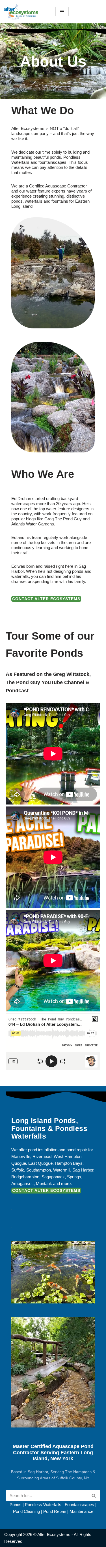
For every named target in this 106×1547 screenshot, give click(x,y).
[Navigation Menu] (61, 11)
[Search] (94, 1495)
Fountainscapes (79, 1504)
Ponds (15, 1504)
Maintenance (81, 1511)
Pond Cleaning (26, 1511)
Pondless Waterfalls (43, 1504)
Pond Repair (54, 1511)
